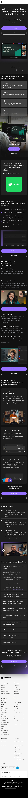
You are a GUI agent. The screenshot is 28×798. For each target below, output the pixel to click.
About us (3, 685)
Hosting (3, 706)
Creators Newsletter (18, 753)
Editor (2, 704)
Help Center (16, 747)
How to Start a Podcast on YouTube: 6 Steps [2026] (11, 776)
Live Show (16, 722)
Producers (3, 743)
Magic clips (3, 710)
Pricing (15, 687)
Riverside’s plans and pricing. (15, 589)
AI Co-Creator (4, 708)
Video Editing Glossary (19, 759)
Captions (3, 714)
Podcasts (16, 710)
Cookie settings (14, 791)
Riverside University (18, 741)
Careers (3, 687)
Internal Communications (19, 714)
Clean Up (3, 726)
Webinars (16, 716)
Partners (3, 689)
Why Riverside (17, 685)
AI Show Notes (4, 718)
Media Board (4, 724)
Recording (3, 700)
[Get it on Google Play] (12, 767)
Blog (15, 751)
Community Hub (17, 757)
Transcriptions (4, 712)
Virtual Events (17, 708)
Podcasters (3, 741)
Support (16, 698)
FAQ (15, 695)
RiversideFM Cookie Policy (10, 787)
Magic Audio (4, 716)
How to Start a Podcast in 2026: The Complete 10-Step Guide (13, 774)
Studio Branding (4, 730)
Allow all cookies (13, 795)
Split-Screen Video (18, 725)
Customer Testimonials (19, 718)
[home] (5, 2)
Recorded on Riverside (19, 745)
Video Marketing (17, 704)
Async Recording (5, 722)
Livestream (3, 702)
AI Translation (4, 732)
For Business (17, 689)
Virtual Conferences (18, 720)
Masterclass (16, 755)
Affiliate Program (5, 691)
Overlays (3, 728)
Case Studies (17, 749)
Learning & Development (19, 712)
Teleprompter (4, 720)
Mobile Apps (17, 693)
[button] (26, 2)
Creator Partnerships (5, 693)
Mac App (16, 691)
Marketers (3, 745)
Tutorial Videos (17, 706)
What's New (16, 743)
